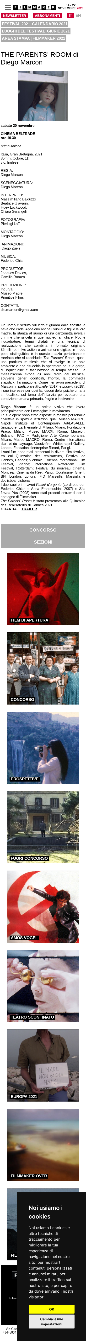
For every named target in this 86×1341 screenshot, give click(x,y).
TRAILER (29, 509)
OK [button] (51, 1309)
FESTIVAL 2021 (16, 24)
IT (70, 15)
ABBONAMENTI (47, 16)
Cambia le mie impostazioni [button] (51, 1321)
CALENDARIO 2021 (50, 24)
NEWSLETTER (14, 16)
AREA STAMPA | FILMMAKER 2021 (33, 38)
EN (78, 15)
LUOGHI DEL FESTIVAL (23, 31)
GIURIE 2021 (58, 31)
